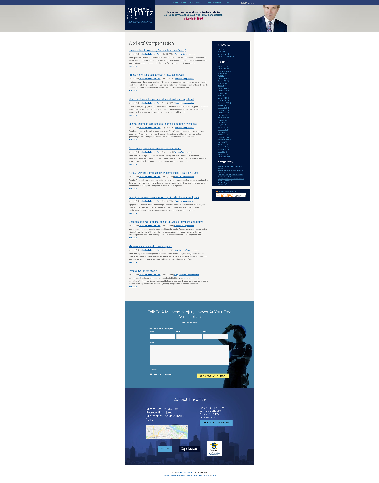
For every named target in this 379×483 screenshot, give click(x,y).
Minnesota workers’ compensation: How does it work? (157, 74)
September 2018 (223, 139)
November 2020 (223, 117)
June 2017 (221, 152)
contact (208, 3)
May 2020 (221, 125)
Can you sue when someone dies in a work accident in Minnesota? (163, 123)
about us (184, 3)
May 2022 (221, 105)
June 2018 (221, 142)
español (199, 3)
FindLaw (213, 475)
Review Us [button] (165, 449)
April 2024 (221, 86)
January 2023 (222, 98)
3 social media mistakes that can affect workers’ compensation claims (166, 221)
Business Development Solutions (198, 475)
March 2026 (222, 66)
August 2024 (222, 83)
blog (191, 3)
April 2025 (221, 76)
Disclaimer (153, 370)
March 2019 (222, 135)
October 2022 (222, 100)
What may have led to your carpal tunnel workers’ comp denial (161, 99)
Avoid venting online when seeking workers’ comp (155, 148)
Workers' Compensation (185, 54)
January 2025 (222, 78)
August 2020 (222, 120)
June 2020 (221, 122)
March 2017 (222, 154)
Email (178, 331)
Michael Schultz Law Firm (149, 54)
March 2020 (222, 127)
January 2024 (222, 88)
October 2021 (222, 113)
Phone (205, 331)
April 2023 (221, 95)
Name (152, 331)
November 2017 (223, 149)
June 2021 (221, 115)
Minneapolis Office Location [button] (216, 423)
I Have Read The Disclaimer (163, 374)
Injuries (220, 51)
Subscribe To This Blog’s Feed (227, 191)
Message (153, 343)
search (226, 3)
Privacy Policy (181, 475)
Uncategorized (222, 54)
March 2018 (222, 144)
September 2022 (223, 103)
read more (133, 66)
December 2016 (223, 157)
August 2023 (222, 93)
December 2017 (223, 147)
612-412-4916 (212, 414)
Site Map (173, 475)
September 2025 (223, 71)
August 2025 (222, 73)
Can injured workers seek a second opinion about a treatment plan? (164, 197)
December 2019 (223, 130)
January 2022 (222, 108)
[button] (377, 469)
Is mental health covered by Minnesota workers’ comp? (157, 50)
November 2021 (223, 110)
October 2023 (222, 91)
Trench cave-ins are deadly (143, 270)
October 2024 (222, 81)
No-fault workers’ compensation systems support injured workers (163, 172)
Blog (176, 250)
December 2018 (223, 137)
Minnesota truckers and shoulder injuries (150, 246)
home (175, 3)
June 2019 (221, 132)
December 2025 (223, 69)
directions (217, 3)
